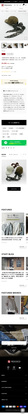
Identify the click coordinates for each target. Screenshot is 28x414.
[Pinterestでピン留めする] (8, 147)
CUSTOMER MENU (7, 387)
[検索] (14, 5)
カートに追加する (14, 123)
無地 (8, 136)
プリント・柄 (5, 134)
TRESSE (7, 11)
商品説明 (4, 154)
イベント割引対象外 (20, 128)
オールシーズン (6, 131)
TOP (2, 11)
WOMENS (21, 8)
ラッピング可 (10, 54)
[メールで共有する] (13, 147)
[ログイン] (20, 5)
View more (14, 189)
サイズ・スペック (13, 154)
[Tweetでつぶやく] (11, 147)
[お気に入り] (17, 5)
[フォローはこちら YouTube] (19, 367)
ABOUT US (5, 399)
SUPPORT (4, 393)
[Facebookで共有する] (6, 147)
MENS (7, 8)
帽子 (4, 136)
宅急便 (21, 134)
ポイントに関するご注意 (7, 68)
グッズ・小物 (13, 11)
